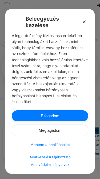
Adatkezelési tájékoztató (50, 157)
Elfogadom (50, 116)
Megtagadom (50, 130)
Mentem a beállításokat (50, 145)
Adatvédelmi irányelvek (50, 164)
